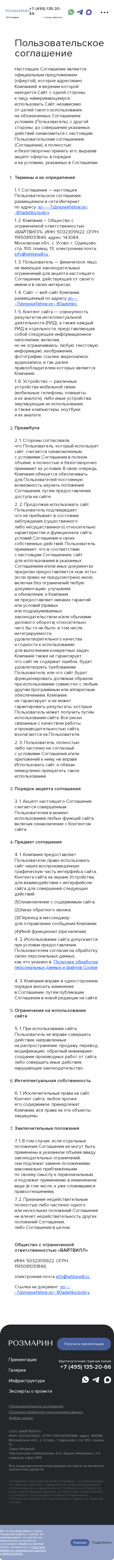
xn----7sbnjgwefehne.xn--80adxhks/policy (51, 210)
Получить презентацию (84, 1344)
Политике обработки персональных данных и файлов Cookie (56, 964)
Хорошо (80, 1542)
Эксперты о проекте (30, 1391)
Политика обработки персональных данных (46, 1412)
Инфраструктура (27, 1381)
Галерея (17, 1370)
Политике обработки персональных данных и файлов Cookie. (23, 1550)
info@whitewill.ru (32, 254)
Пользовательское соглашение (36, 1406)
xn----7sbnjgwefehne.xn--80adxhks (46, 301)
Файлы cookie (21, 1418)
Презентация (23, 1360)
